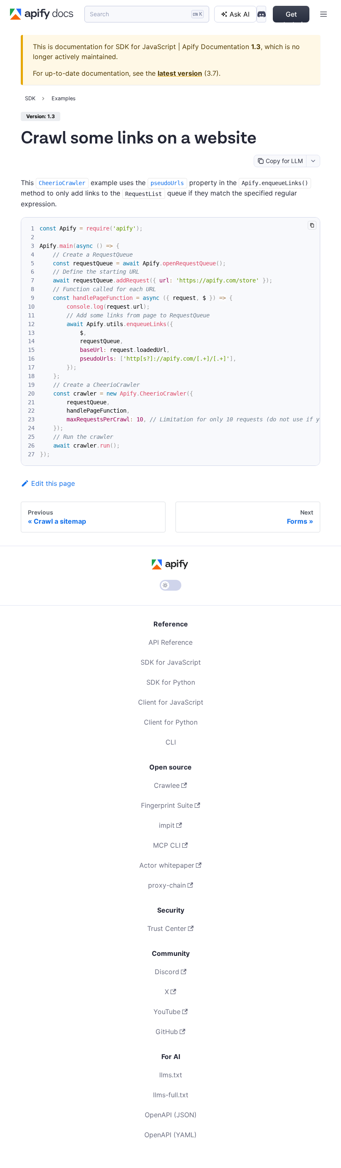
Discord (167, 972)
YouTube (166, 1011)
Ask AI (240, 14)
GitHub (167, 1031)
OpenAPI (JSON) (171, 1115)
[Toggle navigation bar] (323, 14)
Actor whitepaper (166, 865)
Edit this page (53, 483)
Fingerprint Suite (167, 805)
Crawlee (167, 785)
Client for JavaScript (170, 702)
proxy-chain (167, 885)
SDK (30, 98)
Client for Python (171, 722)
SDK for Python (170, 682)
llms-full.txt (170, 1095)
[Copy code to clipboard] (312, 225)
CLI (171, 742)
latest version (180, 73)
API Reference (170, 642)
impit (167, 825)
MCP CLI (166, 845)
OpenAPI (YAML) (170, 1135)
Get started (291, 16)
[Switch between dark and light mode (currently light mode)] (170, 585)
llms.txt (170, 1075)
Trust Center (166, 928)
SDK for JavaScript (171, 662)
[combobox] (313, 161)
